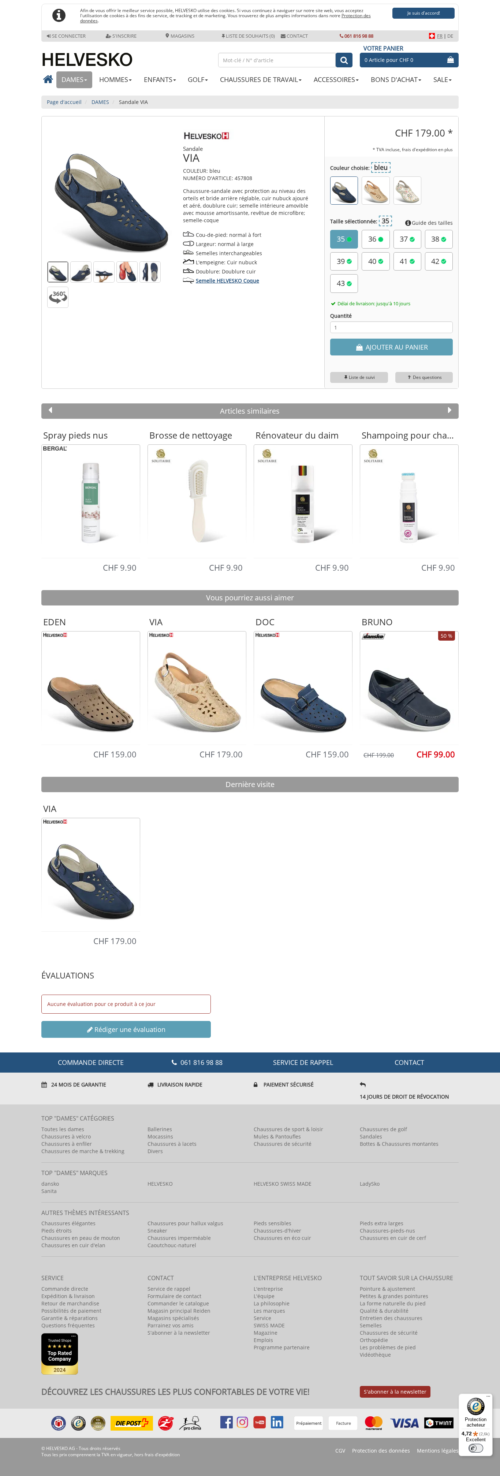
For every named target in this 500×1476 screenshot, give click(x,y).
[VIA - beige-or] (375, 190)
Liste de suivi (362, 377)
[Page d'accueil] (126, 56)
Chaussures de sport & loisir (288, 1129)
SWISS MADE (269, 1325)
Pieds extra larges (381, 1223)
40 (373, 261)
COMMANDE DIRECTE (91, 1062)
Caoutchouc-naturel (172, 1245)
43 (342, 283)
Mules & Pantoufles (277, 1136)
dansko (50, 1183)
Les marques (269, 1310)
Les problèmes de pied (388, 1347)
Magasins (181, 36)
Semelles (371, 1325)
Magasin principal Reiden (179, 1310)
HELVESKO (160, 1183)
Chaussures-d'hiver (277, 1230)
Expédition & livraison (68, 1296)
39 (342, 261)
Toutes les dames (62, 1129)
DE (450, 36)
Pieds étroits (56, 1230)
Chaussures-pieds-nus (387, 1230)
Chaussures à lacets (172, 1143)
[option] (91, 500)
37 (405, 239)
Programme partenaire (282, 1347)
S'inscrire (124, 36)
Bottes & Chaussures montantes (399, 1143)
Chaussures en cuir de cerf (393, 1237)
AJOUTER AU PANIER (396, 347)
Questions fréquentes (68, 1325)
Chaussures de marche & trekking (82, 1151)
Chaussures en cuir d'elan (73, 1245)
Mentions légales (438, 1450)
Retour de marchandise (70, 1303)
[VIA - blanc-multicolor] (407, 190)
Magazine (265, 1332)
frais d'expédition (162, 1454)
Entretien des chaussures (391, 1318)
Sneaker (157, 1230)
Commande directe (64, 1288)
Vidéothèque (375, 1354)
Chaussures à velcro (66, 1136)
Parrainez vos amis (171, 1325)
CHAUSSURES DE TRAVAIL (259, 79)
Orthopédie (374, 1340)
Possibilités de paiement (71, 1310)
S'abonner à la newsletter (179, 1332)
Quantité (341, 315)
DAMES (72, 79)
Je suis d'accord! (423, 13)
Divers (155, 1151)
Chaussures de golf (383, 1129)
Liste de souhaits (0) (250, 36)
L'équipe (264, 1296)
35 (342, 239)
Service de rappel (303, 1062)
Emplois (263, 1340)
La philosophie (272, 1303)
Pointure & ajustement (387, 1288)
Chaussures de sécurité (282, 1143)
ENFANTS (158, 79)
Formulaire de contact (174, 1296)
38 (436, 239)
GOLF (196, 79)
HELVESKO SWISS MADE (282, 1183)
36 (373, 239)
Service (262, 1318)
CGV (340, 1450)
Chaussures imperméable (179, 1237)
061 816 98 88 (358, 36)
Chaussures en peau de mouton (80, 1237)
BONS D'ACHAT (394, 79)
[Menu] (488, 1398)
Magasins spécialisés (173, 1318)
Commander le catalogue (178, 1303)
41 (405, 261)
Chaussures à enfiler (66, 1143)
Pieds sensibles (272, 1223)
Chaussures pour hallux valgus (185, 1223)
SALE (440, 79)
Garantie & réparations (69, 1318)
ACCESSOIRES (334, 79)
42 (436, 261)
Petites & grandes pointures (394, 1296)
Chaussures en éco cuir (282, 1237)
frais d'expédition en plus (427, 149)
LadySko (370, 1183)
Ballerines (160, 1129)
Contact (297, 36)
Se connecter (69, 36)
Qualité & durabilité (384, 1310)
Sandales (371, 1136)
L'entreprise (268, 1288)
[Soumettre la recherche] (344, 60)
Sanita (49, 1191)
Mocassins (160, 1136)
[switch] (476, 1448)
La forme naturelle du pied (393, 1303)
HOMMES (113, 79)
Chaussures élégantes (68, 1223)
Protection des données (381, 1450)
